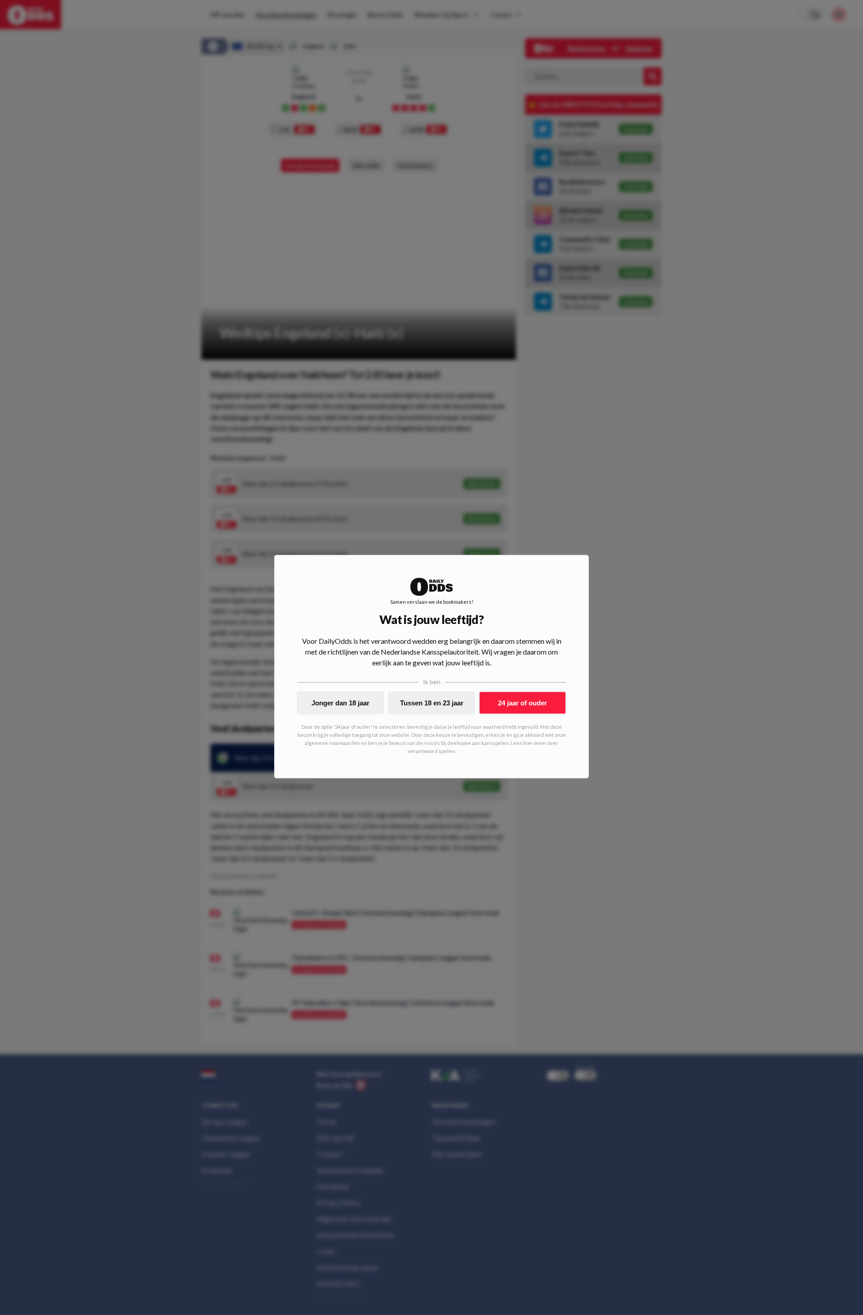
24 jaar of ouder (522, 703)
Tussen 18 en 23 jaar (431, 703)
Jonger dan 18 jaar (340, 703)
